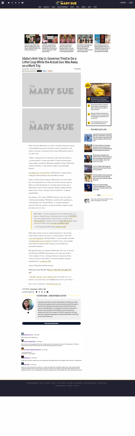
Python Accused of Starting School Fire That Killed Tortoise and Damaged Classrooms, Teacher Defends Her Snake (100, 99)
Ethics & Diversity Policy (90, 383)
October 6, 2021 (61, 227)
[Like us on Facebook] (12, 3)
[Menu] (2, 2)
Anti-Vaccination (34, 289)
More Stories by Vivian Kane (51, 323)
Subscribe (123, 2)
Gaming (83, 7)
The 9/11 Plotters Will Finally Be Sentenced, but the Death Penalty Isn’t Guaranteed (102, 167)
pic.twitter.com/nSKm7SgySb (59, 223)
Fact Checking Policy (60, 385)
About (89, 7)
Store (95, 7)
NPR (49, 261)
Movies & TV (46, 7)
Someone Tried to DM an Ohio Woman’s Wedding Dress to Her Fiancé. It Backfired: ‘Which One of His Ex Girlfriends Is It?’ (32, 47)
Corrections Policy (102, 383)
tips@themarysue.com (54, 284)
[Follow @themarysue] (8, 3)
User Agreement (79, 383)
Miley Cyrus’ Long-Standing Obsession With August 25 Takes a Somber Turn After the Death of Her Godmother (102, 187)
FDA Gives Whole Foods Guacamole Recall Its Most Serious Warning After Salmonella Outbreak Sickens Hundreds (102, 177)
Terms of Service (61, 383)
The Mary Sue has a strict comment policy (43, 277)
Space (77, 7)
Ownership (70, 385)
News (39, 7)
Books (53, 7)
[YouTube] (22, 3)
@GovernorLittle (39, 221)
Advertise (48, 383)
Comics (72, 7)
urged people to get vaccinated (40, 241)
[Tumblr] (19, 3)
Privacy (53, 383)
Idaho (44, 289)
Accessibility (70, 383)
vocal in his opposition (36, 238)
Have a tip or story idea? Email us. (100, 199)
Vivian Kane (26, 69)
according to (44, 261)
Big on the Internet (63, 7)
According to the (39, 173)
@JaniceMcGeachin (65, 221)
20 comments (77, 68)
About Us (41, 383)
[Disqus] (52, 351)
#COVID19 (73, 216)
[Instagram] (15, 3)
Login (130, 2)
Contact (76, 385)
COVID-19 (40, 289)
